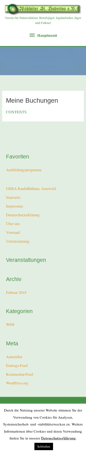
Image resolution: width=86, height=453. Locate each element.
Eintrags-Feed (16, 365)
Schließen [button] (43, 446)
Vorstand (13, 232)
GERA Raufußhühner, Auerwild (31, 188)
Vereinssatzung (17, 241)
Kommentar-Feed (19, 374)
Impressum (14, 206)
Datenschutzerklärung (23, 214)
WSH (10, 324)
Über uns (13, 223)
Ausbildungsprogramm (24, 169)
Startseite (13, 197)
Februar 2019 (16, 292)
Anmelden (14, 356)
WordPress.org (17, 383)
